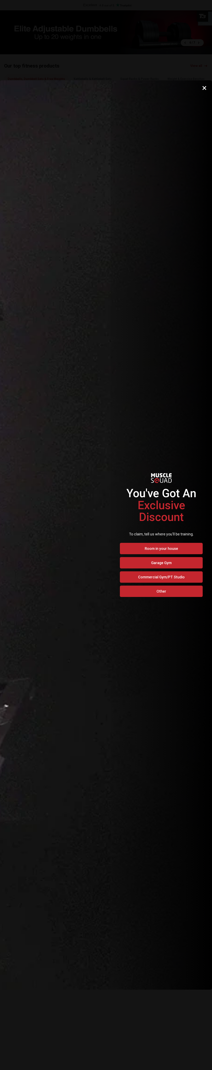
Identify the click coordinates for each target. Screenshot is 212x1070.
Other (161, 591)
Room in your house (161, 548)
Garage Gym (161, 563)
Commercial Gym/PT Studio (161, 577)
